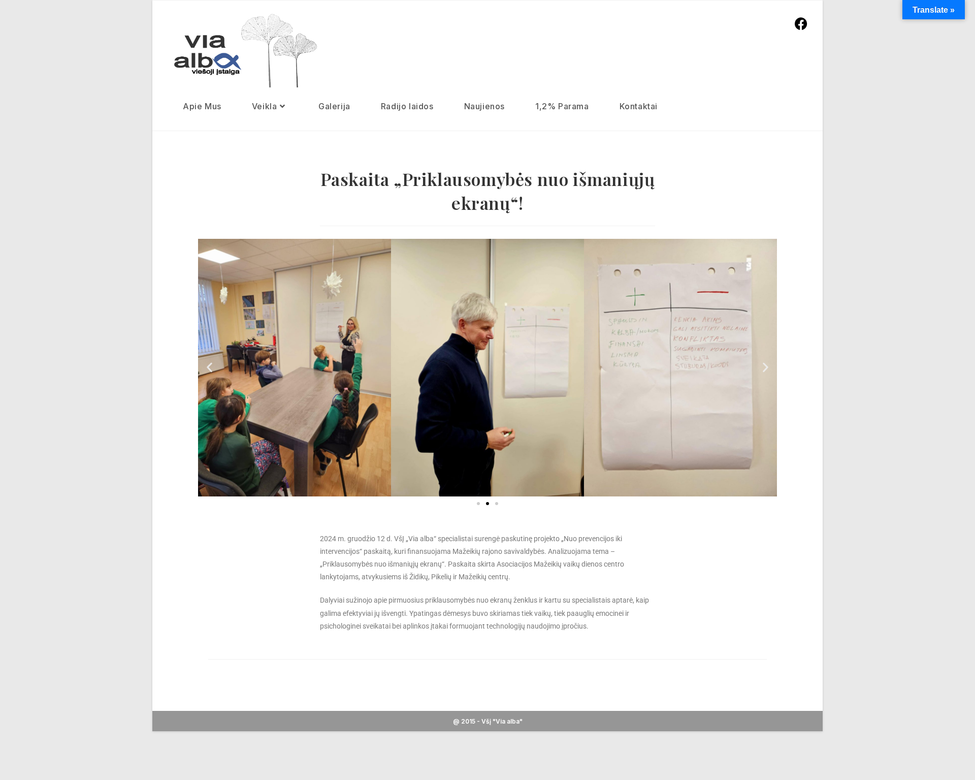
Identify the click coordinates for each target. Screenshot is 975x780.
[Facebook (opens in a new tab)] (801, 23)
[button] (209, 367)
